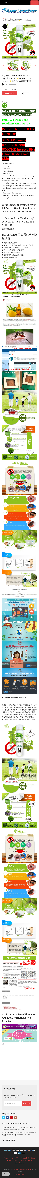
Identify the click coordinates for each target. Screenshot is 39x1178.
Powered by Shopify (19, 1174)
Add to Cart (9, 93)
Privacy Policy (12, 1160)
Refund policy (19, 1163)
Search (6, 1158)
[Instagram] (15, 1117)
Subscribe (26, 1103)
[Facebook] (7, 1117)
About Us (15, 1158)
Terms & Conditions (28, 1158)
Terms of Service (26, 1160)
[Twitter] (3, 1117)
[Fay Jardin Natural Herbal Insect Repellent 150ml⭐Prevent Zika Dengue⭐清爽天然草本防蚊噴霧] (13, 65)
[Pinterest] (11, 1117)
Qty (21, 94)
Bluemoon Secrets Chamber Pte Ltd (22, 1169)
